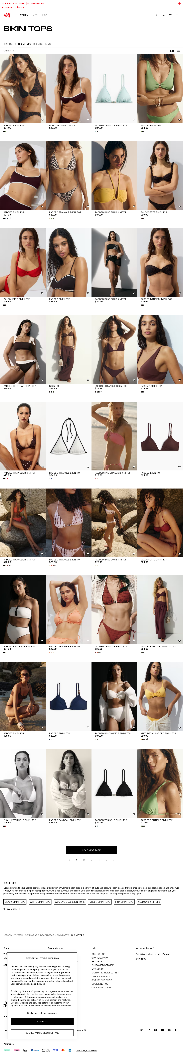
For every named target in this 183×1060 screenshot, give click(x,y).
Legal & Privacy (101, 976)
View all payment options (86, 1051)
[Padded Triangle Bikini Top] (69, 175)
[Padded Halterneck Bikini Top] (114, 436)
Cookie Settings (101, 987)
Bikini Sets (62, 935)
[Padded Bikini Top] (23, 88)
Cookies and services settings (42, 1033)
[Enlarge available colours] (5, 131)
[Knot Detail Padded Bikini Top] (160, 696)
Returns (97, 961)
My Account (99, 969)
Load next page (91, 850)
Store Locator (100, 958)
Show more (10, 909)
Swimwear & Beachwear (39, 935)
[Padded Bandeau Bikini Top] (114, 175)
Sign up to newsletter (105, 972)
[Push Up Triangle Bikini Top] (114, 349)
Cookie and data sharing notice (42, 1013)
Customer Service (103, 965)
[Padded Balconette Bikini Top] (160, 609)
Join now (141, 959)
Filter (172, 51)
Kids (44, 15)
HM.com (7, 935)
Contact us (98, 954)
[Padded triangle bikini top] (114, 88)
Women (24, 15)
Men (35, 15)
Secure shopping (102, 980)
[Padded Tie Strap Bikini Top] (23, 349)
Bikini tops (77, 935)
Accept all (42, 1021)
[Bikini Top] (69, 349)
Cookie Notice (100, 984)
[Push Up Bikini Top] (160, 349)
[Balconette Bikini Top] (69, 88)
